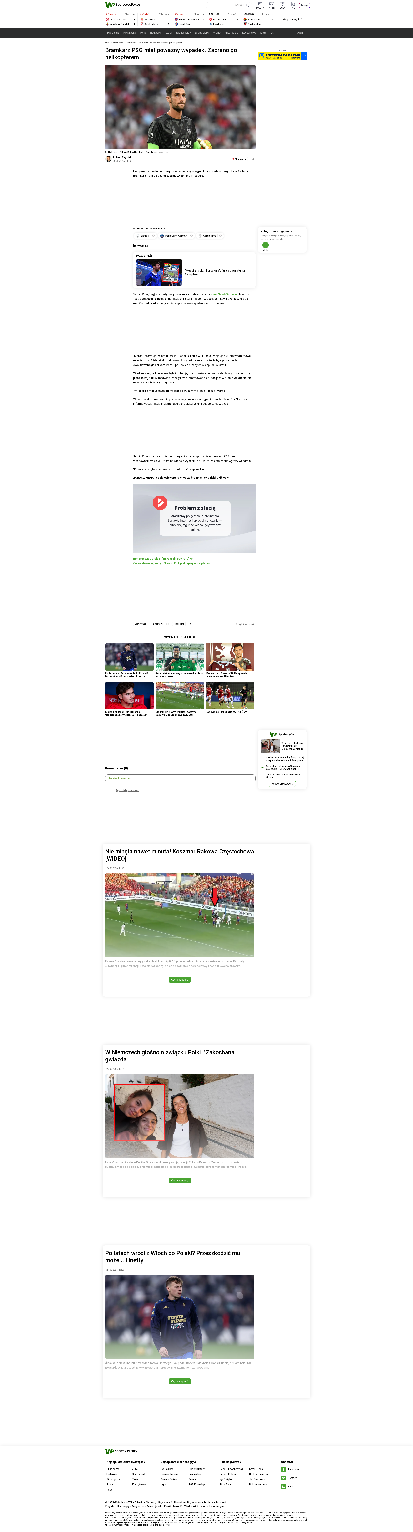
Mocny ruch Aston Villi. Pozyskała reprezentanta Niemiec (226, 675)
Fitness (110, 1484)
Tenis (143, 32)
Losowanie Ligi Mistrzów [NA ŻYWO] (228, 712)
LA (271, 32)
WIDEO (216, 32)
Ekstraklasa (166, 1468)
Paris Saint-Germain (224, 294)
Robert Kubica (228, 1474)
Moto (263, 32)
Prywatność (165, 1502)
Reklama (208, 1502)
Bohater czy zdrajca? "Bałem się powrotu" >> (163, 558)
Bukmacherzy (183, 32)
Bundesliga (195, 1474)
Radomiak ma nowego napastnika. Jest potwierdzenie (179, 675)
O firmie (139, 1502)
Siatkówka (155, 32)
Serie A (193, 1479)
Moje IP (177, 1506)
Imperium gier (216, 1506)
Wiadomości (191, 1506)
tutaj (168, 1525)
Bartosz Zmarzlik (258, 1474)
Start (107, 43)
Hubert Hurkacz (258, 1484)
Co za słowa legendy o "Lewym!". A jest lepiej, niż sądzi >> (171, 563)
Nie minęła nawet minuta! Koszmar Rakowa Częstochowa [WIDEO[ (177, 713)
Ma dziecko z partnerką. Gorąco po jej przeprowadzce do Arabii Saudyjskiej (285, 759)
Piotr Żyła (225, 1484)
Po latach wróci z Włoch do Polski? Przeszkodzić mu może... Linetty (126, 675)
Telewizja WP (154, 1506)
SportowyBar (140, 624)
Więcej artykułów (281, 783)
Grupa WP (126, 1502)
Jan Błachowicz (258, 1479)
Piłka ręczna (231, 32)
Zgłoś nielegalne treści (127, 790)
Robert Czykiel (122, 157)
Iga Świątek (226, 1479)
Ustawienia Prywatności (187, 1502)
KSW (109, 1489)
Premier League (169, 1474)
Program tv (137, 1506)
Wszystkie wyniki (291, 19)
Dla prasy (151, 1502)
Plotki (167, 1506)
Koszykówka (249, 32)
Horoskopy (123, 1506)
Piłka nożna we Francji (160, 624)
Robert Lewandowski (231, 1468)
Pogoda (109, 1506)
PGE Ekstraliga (197, 1484)
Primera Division (169, 1479)
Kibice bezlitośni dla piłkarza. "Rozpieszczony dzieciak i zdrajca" (126, 713)
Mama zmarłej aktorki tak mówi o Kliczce (283, 776)
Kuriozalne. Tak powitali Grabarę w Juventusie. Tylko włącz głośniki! (283, 767)
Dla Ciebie (113, 32)
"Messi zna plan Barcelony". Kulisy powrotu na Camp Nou (215, 272)
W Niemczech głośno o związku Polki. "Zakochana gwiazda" (292, 746)
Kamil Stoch (256, 1468)
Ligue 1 (164, 1484)
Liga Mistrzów (197, 1468)
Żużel (168, 32)
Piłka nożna (129, 32)
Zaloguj (304, 5)
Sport (203, 1506)
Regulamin (221, 1502)
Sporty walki (202, 32)
